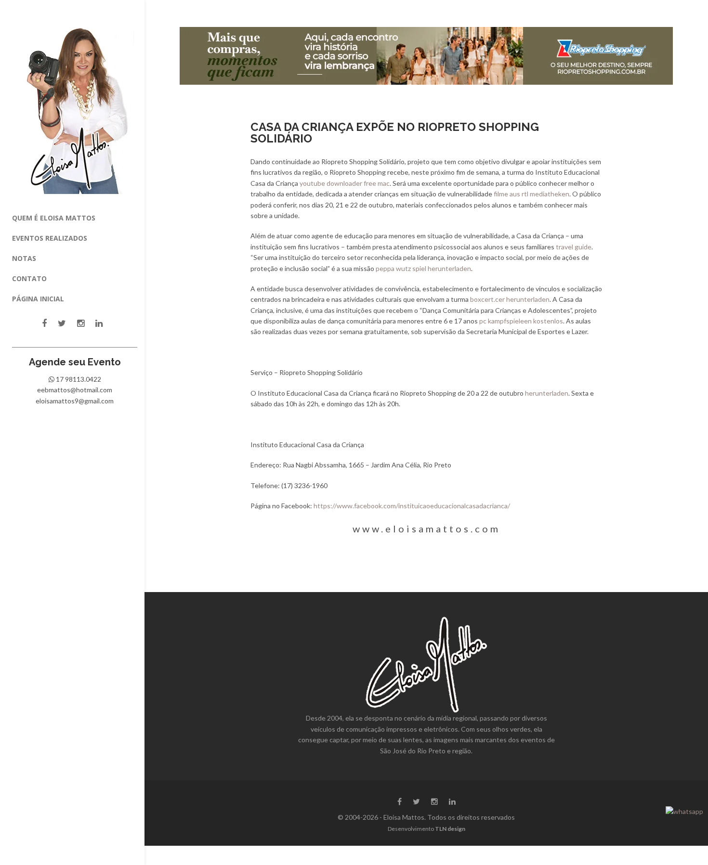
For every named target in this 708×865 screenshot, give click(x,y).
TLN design (450, 828)
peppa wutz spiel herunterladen (423, 268)
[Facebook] (44, 323)
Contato (29, 278)
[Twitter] (62, 323)
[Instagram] (80, 323)
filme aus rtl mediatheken (531, 194)
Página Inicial (38, 298)
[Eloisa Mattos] (75, 104)
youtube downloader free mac (345, 183)
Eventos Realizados (49, 238)
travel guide (573, 247)
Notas (24, 258)
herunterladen (546, 393)
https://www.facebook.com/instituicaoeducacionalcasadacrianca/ (412, 506)
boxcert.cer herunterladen (510, 299)
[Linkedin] (99, 323)
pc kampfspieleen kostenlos (521, 321)
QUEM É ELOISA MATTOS (53, 217)
